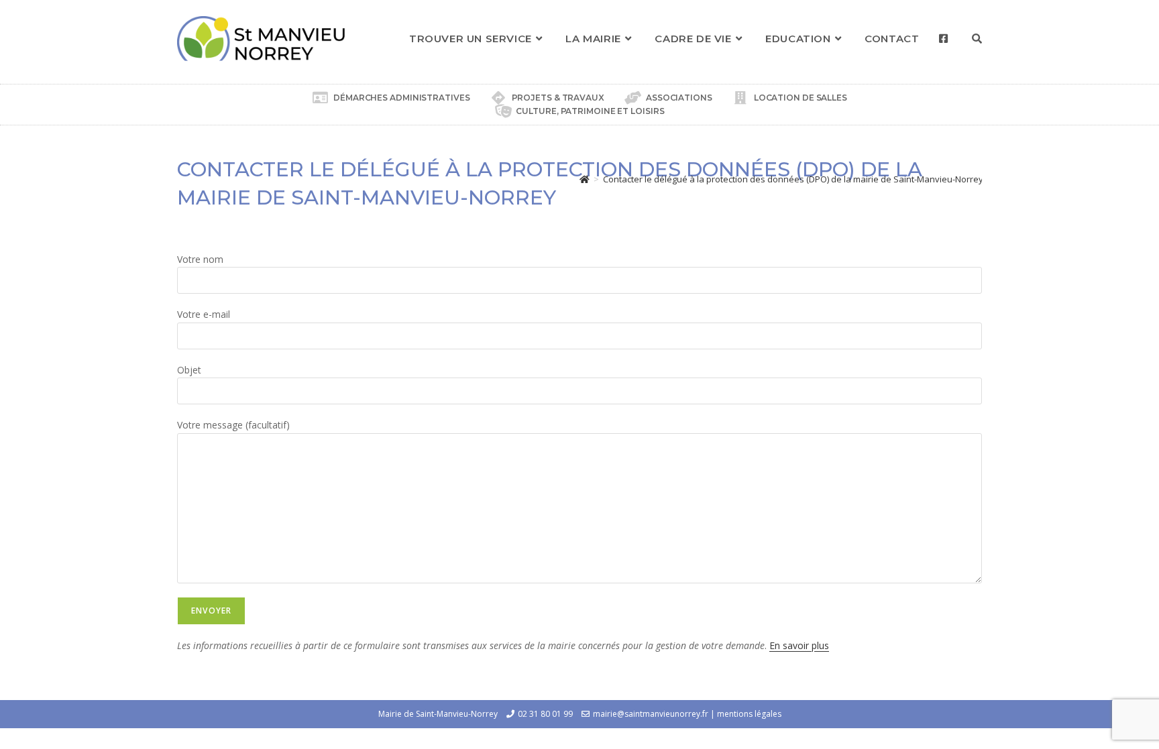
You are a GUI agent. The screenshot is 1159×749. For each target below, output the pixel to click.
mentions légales (749, 713)
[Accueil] (585, 179)
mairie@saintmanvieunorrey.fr (650, 713)
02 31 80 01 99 (545, 713)
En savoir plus (799, 645)
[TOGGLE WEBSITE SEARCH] (977, 38)
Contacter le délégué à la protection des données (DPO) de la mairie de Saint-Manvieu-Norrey (793, 179)
